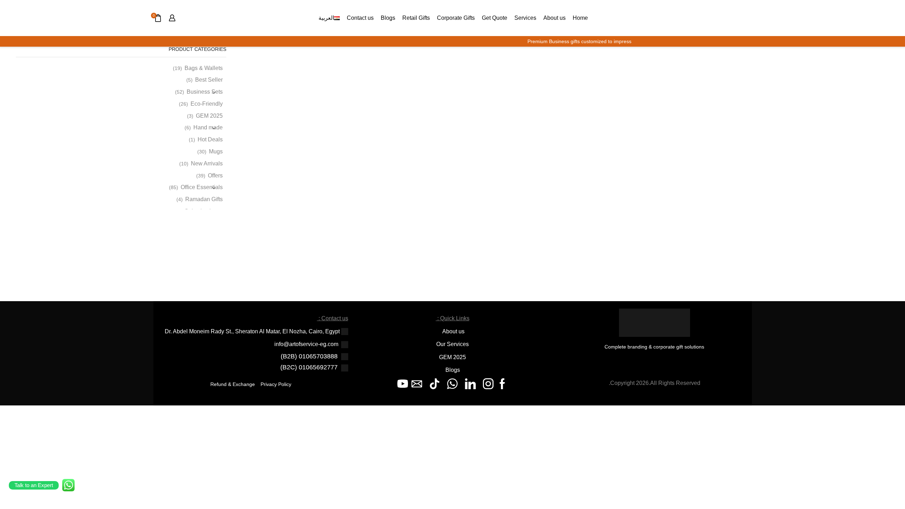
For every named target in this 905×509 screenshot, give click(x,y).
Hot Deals (210, 139)
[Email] (416, 384)
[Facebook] (502, 384)
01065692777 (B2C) (309, 367)
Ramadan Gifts (204, 199)
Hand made (208, 127)
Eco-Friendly (207, 104)
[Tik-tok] (434, 384)
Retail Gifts (416, 17)
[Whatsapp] (452, 384)
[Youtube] (402, 384)
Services (525, 17)
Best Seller (209, 80)
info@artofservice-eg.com (306, 344)
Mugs (216, 151)
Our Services (452, 344)
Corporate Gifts (456, 17)
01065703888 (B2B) (309, 356)
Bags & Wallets (204, 68)
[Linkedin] (470, 384)
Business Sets (205, 92)
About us (554, 17)
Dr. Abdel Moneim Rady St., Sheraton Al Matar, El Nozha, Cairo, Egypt (252, 331)
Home (580, 17)
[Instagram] (488, 384)
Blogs (388, 17)
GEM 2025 (209, 116)
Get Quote (494, 17)
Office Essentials (202, 187)
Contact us (360, 17)
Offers (215, 175)
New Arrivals (207, 163)
